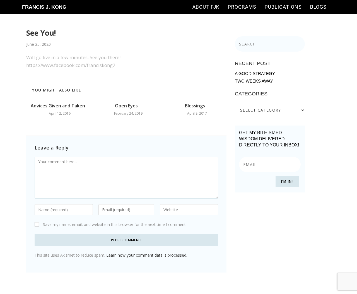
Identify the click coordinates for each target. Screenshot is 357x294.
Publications (283, 7)
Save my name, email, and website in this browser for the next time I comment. (115, 224)
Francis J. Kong (44, 7)
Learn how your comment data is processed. (146, 255)
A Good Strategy (255, 73)
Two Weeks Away (254, 81)
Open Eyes (126, 106)
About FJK (205, 7)
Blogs (318, 7)
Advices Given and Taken (58, 106)
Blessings (195, 106)
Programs (242, 7)
